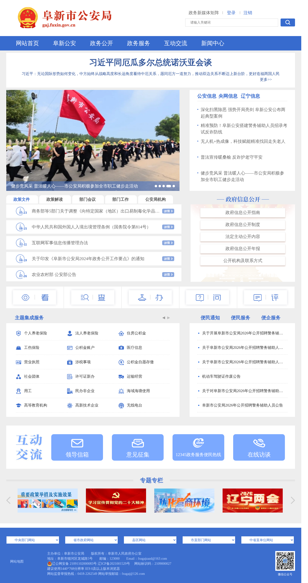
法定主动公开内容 (242, 236)
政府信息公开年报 (242, 248)
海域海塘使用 (138, 391)
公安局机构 (155, 199)
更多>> (266, 79)
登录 (231, 12)
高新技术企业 (86, 405)
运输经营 (134, 376)
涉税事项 (83, 362)
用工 (28, 391)
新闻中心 (212, 43)
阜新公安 (64, 43)
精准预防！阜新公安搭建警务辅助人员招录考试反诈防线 (244, 128)
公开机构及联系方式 (242, 260)
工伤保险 (31, 347)
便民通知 (210, 317)
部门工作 (121, 199)
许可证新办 (85, 376)
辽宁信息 (250, 96)
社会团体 (31, 376)
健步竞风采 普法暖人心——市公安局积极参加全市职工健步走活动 (242, 176)
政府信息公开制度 (242, 224)
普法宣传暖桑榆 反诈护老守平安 (232, 157)
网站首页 (27, 43)
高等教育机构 (35, 405)
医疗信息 (134, 347)
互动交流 (175, 43)
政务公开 (101, 43)
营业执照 (31, 362)
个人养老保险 (35, 333)
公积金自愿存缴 (140, 362)
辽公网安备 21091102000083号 (74, 563)
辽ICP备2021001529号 (114, 563)
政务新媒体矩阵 (204, 12)
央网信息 (228, 96)
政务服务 (138, 43)
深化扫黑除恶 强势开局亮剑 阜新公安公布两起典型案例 (243, 113)
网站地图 (17, 561)
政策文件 (22, 199)
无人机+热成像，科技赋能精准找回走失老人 (243, 141)
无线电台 (134, 405)
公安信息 (207, 96)
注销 (248, 12)
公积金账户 (85, 347)
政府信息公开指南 (242, 212)
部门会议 (88, 199)
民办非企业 (85, 391)
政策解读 (55, 199)
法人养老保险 (86, 333)
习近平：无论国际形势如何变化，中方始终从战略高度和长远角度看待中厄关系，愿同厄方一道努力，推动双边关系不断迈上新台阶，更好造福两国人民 (151, 74)
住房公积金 (136, 333)
